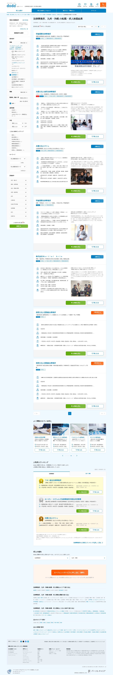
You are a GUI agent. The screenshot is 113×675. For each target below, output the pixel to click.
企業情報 (90, 655)
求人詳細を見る (75, 82)
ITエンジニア (25, 650)
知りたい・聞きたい (69, 10)
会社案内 (84, 666)
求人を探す (19, 10)
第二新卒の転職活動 (100, 652)
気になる (96, 82)
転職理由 (87, 653)
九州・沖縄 (26, 14)
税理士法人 (14, 72)
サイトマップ (98, 641)
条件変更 (25, 20)
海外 (38, 662)
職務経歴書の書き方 (86, 650)
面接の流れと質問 (80, 652)
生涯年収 (83, 653)
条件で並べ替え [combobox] (82, 26)
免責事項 (93, 641)
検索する (18, 226)
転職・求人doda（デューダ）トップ (15, 14)
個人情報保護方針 (16, 673)
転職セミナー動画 (52, 653)
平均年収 (78, 653)
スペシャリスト (26, 658)
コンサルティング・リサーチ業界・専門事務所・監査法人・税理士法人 (46, 14)
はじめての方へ (11, 650)
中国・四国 (40, 659)
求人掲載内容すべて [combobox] (16, 158)
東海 (38, 655)
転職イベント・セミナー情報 (55, 650)
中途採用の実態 (98, 653)
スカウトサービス (11, 655)
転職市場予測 (72, 655)
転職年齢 (92, 653)
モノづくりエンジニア (27, 652)
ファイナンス (25, 656)
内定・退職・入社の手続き (90, 652)
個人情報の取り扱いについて (19, 671)
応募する (97, 34)
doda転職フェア (52, 652)
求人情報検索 (11, 652)
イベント (93, 10)
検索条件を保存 (18, 33)
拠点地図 (90, 666)
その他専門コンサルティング (18, 62)
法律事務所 (14, 74)
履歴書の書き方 (78, 650)
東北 (38, 652)
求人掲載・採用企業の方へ (99, 666)
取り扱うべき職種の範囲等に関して (70, 641)
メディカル (25, 653)
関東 (38, 653)
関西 (38, 658)
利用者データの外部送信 (84, 641)
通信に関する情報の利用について (56, 641)
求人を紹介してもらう (44, 10)
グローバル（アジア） (27, 660)
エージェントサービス (12, 653)
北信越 (39, 656)
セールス (24, 655)
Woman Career (26, 662)
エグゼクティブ (26, 659)
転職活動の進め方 (70, 650)
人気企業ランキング (71, 653)
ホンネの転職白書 (79, 655)
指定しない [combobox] (15, 123)
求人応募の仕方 (72, 652)
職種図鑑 (85, 655)
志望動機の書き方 (94, 650)
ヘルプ (103, 641)
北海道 (39, 650)
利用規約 (46, 641)
